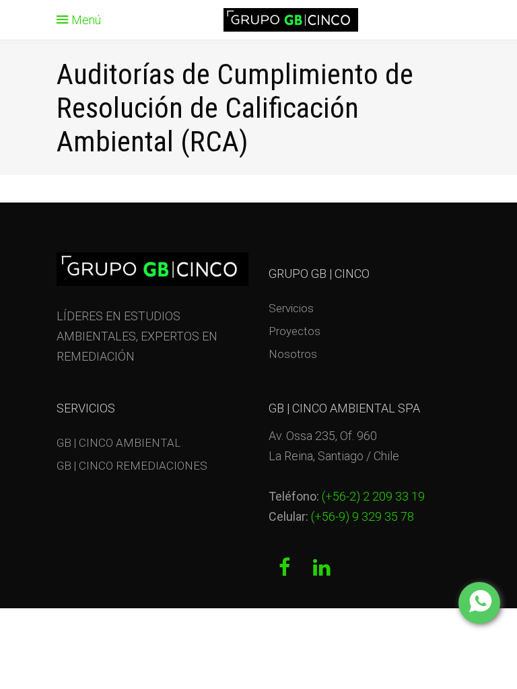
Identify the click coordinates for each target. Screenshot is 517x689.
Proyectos (294, 331)
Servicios (291, 308)
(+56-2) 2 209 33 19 (373, 496)
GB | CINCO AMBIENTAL (118, 442)
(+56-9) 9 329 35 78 (361, 516)
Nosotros (293, 354)
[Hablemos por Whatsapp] (479, 603)
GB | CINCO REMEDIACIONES (132, 465)
